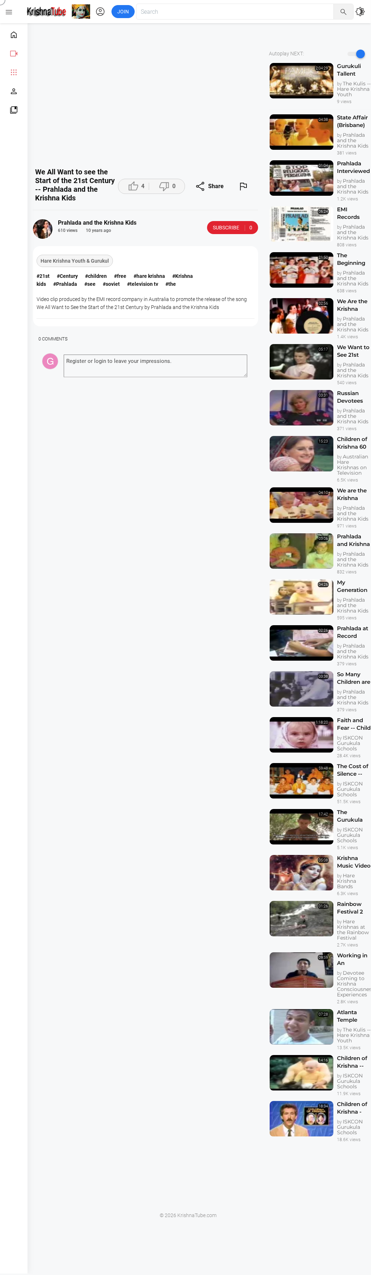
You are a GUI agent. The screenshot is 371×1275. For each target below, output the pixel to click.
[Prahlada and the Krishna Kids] (42, 229)
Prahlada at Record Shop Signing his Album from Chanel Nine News (354, 632)
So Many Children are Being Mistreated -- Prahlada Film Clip (353, 678)
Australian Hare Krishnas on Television (352, 464)
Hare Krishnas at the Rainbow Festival (353, 929)
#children (96, 276)
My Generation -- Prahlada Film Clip (352, 586)
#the (170, 284)
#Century (67, 276)
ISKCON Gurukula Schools (350, 743)
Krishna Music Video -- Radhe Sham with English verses (354, 862)
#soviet (111, 284)
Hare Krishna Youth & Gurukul (75, 261)
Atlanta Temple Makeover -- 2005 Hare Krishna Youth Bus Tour (353, 1016)
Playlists (13, 110)
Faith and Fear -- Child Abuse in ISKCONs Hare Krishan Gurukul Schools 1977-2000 (354, 724)
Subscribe (232, 227)
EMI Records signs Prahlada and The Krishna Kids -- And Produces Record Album (352, 213)
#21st (43, 276)
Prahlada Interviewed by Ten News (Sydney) (353, 167)
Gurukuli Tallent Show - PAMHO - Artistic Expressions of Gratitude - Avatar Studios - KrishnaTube (354, 70)
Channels (13, 91)
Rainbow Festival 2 (350, 908)
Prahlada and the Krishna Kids (352, 140)
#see (90, 284)
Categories (13, 72)
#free (120, 276)
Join (123, 11)
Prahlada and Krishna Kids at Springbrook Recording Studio (354, 540)
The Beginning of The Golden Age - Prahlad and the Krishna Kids (353, 259)
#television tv (142, 284)
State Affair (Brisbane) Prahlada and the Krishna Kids (352, 121)
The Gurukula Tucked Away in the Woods (353, 816)
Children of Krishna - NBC (352, 1108)
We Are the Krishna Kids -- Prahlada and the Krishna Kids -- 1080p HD (352, 305)
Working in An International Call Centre (354, 959)
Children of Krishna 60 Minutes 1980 (352, 443)
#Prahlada (65, 284)
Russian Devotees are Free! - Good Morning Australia (350, 397)
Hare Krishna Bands (346, 881)
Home (13, 35)
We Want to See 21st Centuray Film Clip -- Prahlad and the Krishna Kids (353, 351)
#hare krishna (149, 276)
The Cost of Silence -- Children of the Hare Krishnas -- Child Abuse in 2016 (353, 770)
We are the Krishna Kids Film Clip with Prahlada (352, 494)
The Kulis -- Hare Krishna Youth (354, 89)
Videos (13, 53)
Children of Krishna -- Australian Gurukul (352, 1062)
